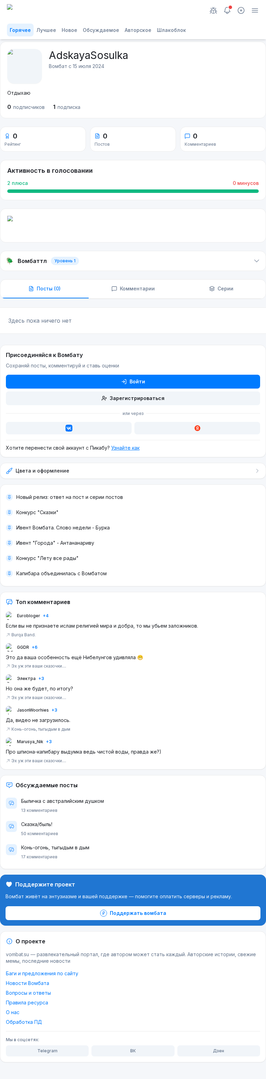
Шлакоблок (171, 30)
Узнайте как (125, 448)
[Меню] (255, 10)
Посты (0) (49, 288)
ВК (133, 1050)
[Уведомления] (227, 10)
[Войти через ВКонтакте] (69, 428)
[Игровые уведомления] (213, 10)
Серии (225, 288)
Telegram (47, 1050)
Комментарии (137, 288)
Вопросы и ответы (28, 993)
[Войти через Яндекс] (197, 428)
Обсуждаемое (101, 30)
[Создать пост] (241, 10)
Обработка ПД (24, 1022)
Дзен (218, 1050)
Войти (137, 381)
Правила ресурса (27, 1002)
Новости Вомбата (27, 983)
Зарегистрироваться (137, 398)
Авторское (138, 30)
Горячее (20, 30)
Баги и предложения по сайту (42, 973)
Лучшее (46, 30)
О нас (12, 1012)
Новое (69, 30)
